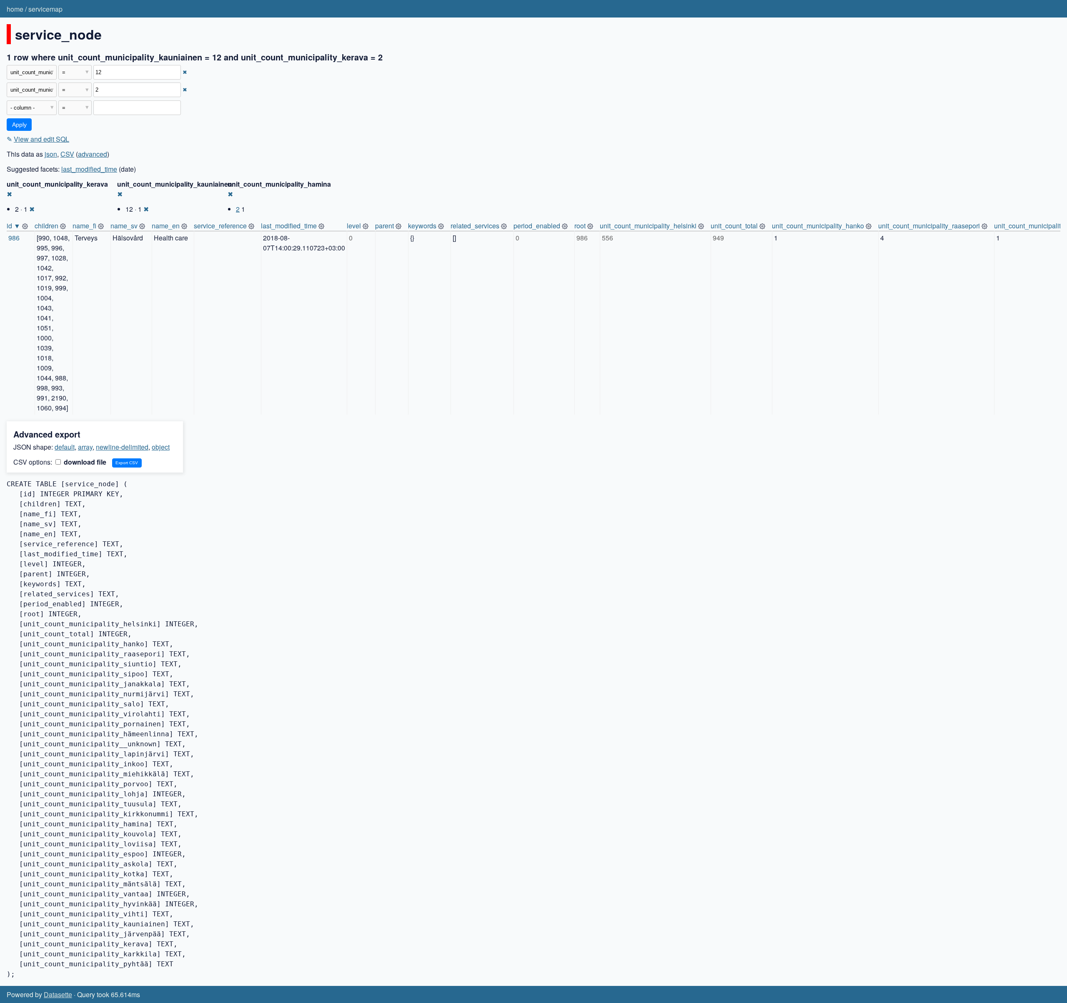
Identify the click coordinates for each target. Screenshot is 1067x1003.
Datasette (58, 994)
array (85, 447)
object (161, 447)
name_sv (124, 225)
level (354, 225)
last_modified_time (89, 169)
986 (14, 238)
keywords (422, 225)
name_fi (84, 225)
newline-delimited (122, 447)
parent (384, 225)
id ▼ (13, 225)
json (51, 154)
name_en (166, 225)
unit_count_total (734, 225)
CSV (67, 154)
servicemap (45, 9)
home (15, 9)
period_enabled (536, 225)
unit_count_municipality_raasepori (929, 225)
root (580, 225)
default (65, 447)
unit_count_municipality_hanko (818, 225)
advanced (92, 154)
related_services (475, 225)
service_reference (220, 225)
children (46, 225)
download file (84, 462)
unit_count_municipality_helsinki (648, 225)
